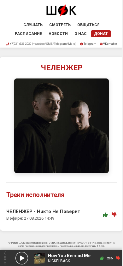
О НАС (80, 34)
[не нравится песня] (114, 214)
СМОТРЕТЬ (60, 25)
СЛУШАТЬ (33, 25)
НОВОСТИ (58, 34)
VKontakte (110, 43)
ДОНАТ (101, 34)
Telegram (90, 43)
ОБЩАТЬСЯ (88, 25)
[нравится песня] (105, 214)
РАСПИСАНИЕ (28, 34)
